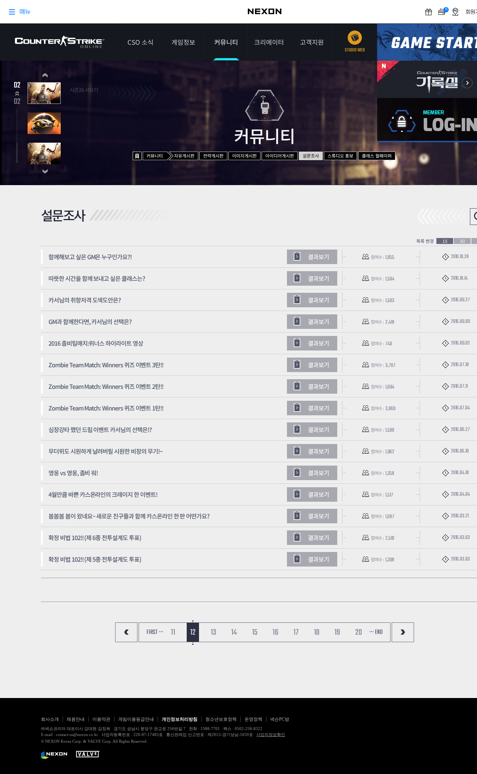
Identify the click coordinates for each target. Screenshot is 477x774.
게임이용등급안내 (136, 719)
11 (173, 632)
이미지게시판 (244, 155)
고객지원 (312, 42)
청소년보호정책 (221, 719)
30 (462, 241)
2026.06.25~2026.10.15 (90, 98)
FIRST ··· (154, 632)
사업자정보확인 (270, 734)
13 (213, 632)
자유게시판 (184, 155)
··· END (376, 632)
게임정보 (183, 42)
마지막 (403, 632)
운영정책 (253, 719)
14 (234, 632)
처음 (126, 632)
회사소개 (50, 719)
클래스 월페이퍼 (377, 155)
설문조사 (311, 155)
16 (275, 632)
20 (358, 632)
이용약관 (101, 719)
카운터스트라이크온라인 (59, 41)
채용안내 (76, 719)
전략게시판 (213, 155)
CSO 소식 (140, 42)
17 (296, 632)
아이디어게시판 (279, 155)
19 (337, 632)
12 (193, 632)
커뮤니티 (226, 42)
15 (445, 241)
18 (316, 632)
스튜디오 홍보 (340, 155)
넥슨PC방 (279, 719)
